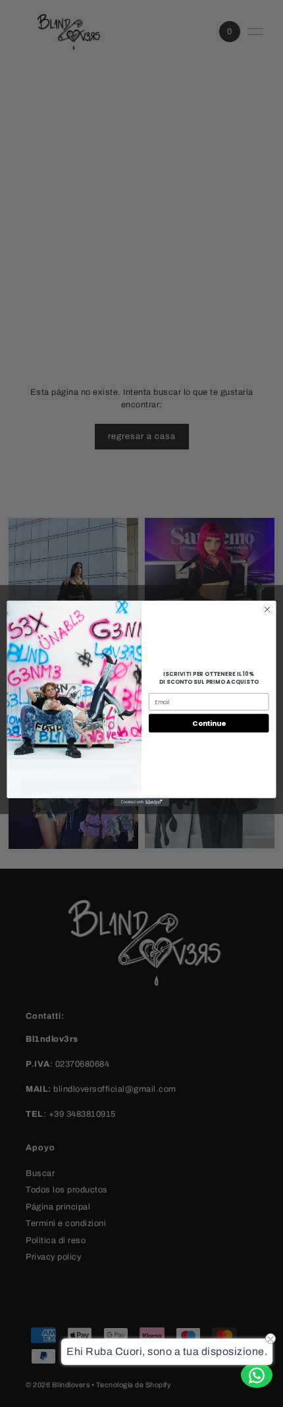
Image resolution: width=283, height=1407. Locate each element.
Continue (208, 724)
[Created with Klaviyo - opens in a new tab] (141, 802)
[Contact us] (256, 1375)
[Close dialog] (267, 609)
